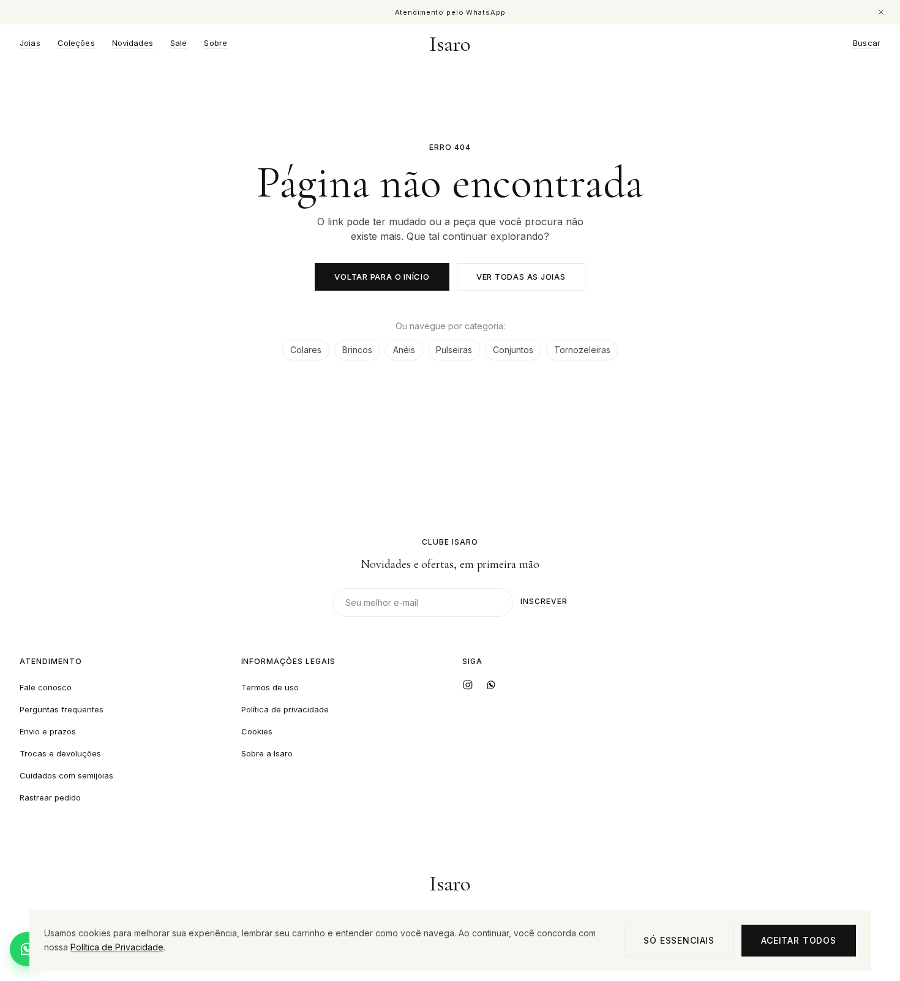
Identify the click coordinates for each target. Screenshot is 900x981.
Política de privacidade (285, 709)
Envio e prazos (48, 731)
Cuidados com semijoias (66, 775)
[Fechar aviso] (881, 12)
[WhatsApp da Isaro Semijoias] (491, 684)
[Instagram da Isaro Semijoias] (467, 684)
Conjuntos (513, 350)
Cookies (256, 731)
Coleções (76, 43)
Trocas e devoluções (60, 753)
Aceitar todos (798, 940)
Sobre (215, 43)
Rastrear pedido (50, 797)
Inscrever (544, 602)
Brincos (357, 350)
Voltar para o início (382, 277)
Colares (305, 350)
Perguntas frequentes (61, 709)
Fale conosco (46, 687)
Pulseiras (454, 350)
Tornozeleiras (582, 350)
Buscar (866, 43)
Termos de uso (270, 687)
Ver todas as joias (521, 277)
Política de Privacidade (116, 947)
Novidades (132, 43)
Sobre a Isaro (267, 753)
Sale (178, 43)
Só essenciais (678, 940)
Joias (30, 43)
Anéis (404, 350)
